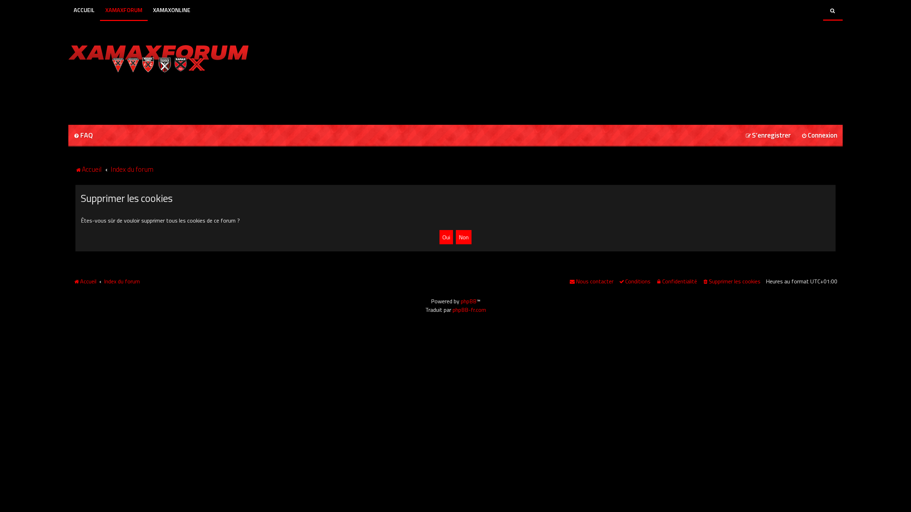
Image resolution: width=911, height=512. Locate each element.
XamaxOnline (171, 10)
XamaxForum (123, 10)
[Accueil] (158, 57)
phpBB (468, 301)
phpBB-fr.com (469, 309)
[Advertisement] (151, 96)
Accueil (84, 10)
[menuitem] (83, 135)
